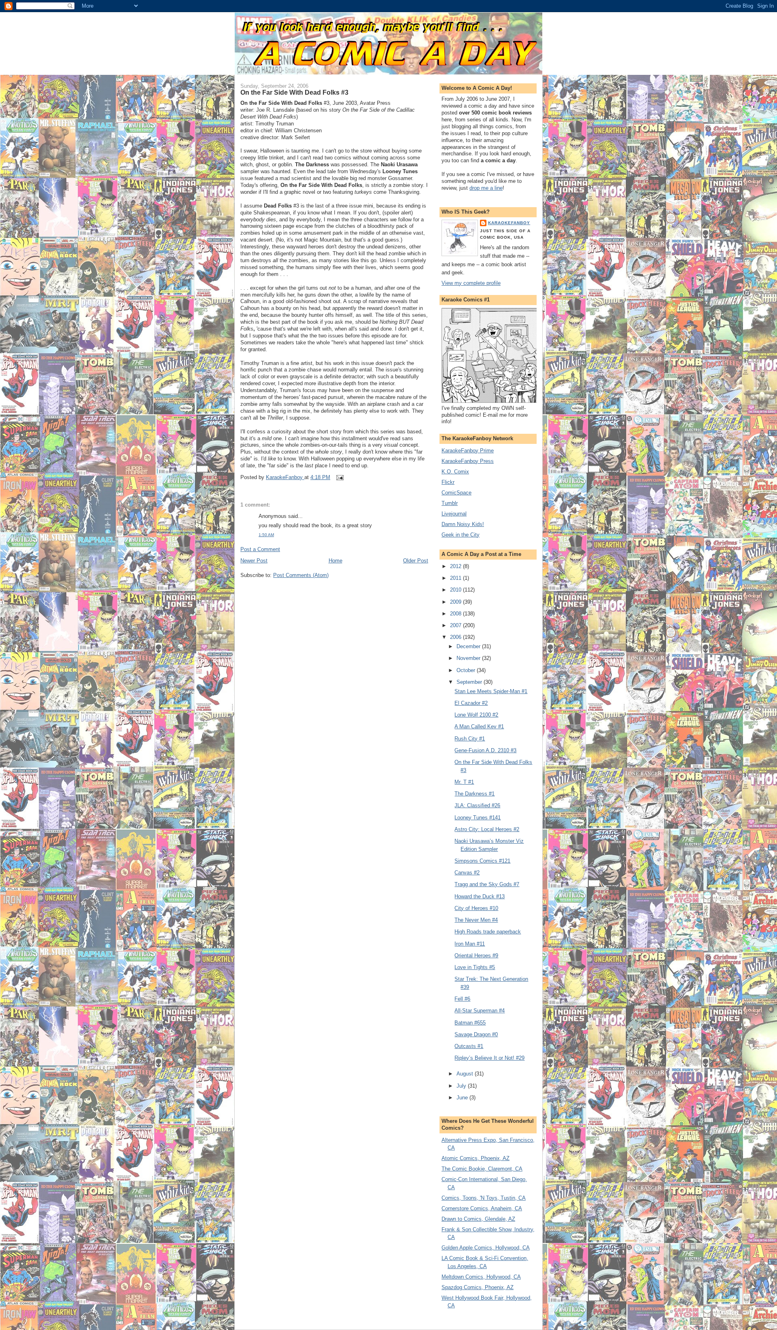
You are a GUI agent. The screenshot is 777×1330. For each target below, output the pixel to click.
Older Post (415, 561)
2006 (456, 637)
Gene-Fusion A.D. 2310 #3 (485, 750)
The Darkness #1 (474, 794)
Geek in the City (461, 535)
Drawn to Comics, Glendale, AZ (478, 1219)
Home (335, 561)
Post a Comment (260, 549)
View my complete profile (471, 283)
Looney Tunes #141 (477, 818)
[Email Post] (339, 477)
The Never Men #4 (476, 920)
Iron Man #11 (469, 944)
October (466, 670)
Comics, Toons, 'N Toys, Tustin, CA (484, 1198)
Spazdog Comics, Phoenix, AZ (478, 1287)
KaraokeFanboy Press (468, 461)
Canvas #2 (467, 873)
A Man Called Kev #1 (479, 726)
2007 (456, 625)
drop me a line (486, 188)
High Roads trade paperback (487, 932)
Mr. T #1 (464, 782)
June (462, 1098)
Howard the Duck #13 (479, 896)
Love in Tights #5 (474, 967)
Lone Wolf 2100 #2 (476, 715)
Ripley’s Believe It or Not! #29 (489, 1058)
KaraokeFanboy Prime (468, 451)
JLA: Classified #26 (477, 805)
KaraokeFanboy (509, 223)
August (465, 1074)
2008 (456, 614)
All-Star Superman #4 (479, 1011)
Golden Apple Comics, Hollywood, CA (486, 1248)
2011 (456, 578)
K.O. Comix (455, 472)
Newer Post (253, 561)
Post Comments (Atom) (301, 575)
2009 (456, 602)
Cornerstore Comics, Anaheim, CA (482, 1208)
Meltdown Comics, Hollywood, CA (481, 1277)
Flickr (448, 482)
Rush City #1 (469, 739)
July (462, 1086)
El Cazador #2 (471, 703)
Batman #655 (470, 1023)
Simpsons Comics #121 (482, 861)
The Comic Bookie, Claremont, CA (482, 1169)
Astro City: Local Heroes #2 (486, 829)
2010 (456, 590)
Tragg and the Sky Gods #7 (486, 884)
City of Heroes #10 (476, 908)
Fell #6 (462, 999)
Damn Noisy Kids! (463, 524)
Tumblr (450, 503)
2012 (456, 566)
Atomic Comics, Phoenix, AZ (476, 1158)
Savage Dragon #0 (476, 1034)
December (469, 646)
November (469, 658)
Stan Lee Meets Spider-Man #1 (490, 691)
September (470, 682)
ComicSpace (456, 493)
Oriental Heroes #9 (476, 955)
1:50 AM (266, 534)
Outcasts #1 (468, 1046)
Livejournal (454, 514)
